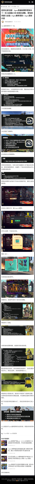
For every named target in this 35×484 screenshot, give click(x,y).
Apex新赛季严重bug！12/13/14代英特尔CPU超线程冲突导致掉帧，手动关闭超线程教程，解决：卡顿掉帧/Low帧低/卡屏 (20, 442)
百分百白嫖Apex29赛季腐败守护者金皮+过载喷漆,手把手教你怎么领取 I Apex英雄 (20, 457)
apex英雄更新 (13, 433)
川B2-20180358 (12, 480)
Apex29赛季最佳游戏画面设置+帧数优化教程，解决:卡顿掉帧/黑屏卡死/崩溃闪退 (20, 449)
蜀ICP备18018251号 (23, 480)
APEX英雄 (13, 6)
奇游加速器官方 (9, 21)
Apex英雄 (6, 433)
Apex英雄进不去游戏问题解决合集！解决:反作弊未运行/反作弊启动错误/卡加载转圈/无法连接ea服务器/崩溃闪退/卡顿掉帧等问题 (21, 465)
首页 (9, 6)
